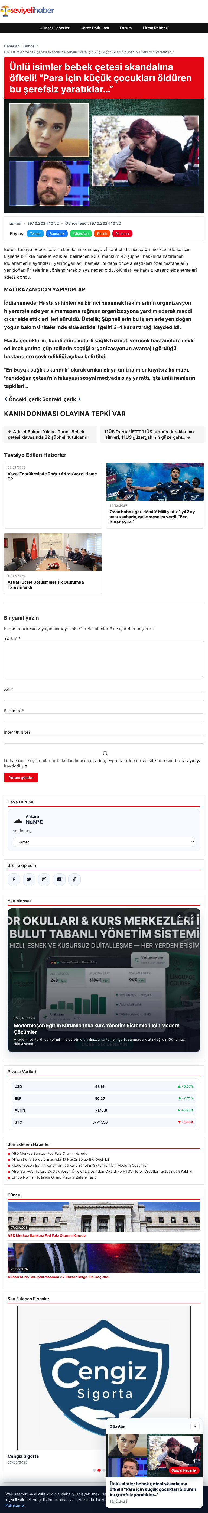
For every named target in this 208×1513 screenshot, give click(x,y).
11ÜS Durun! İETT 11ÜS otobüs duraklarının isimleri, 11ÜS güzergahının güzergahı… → (149, 434)
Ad (8, 689)
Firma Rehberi (155, 27)
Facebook (56, 234)
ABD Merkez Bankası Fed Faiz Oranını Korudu (49, 1153)
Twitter (35, 234)
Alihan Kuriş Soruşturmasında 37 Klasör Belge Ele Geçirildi (60, 1159)
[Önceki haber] (180, 916)
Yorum (12, 638)
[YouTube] (59, 879)
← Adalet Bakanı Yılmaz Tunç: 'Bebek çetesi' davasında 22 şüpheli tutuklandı (48, 434)
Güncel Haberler (55, 27)
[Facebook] (14, 879)
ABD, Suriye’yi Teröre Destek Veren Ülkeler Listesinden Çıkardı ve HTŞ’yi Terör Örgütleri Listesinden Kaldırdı (102, 1171)
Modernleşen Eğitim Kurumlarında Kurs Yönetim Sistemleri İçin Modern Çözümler (80, 1165)
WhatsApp (81, 234)
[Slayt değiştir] (94, 1470)
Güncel (29, 46)
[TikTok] (74, 879)
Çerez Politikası (94, 27)
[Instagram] (44, 879)
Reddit (102, 234)
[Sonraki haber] (191, 916)
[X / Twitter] (29, 879)
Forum (126, 27)
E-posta (14, 710)
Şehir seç (22, 831)
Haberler (11, 46)
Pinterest (122, 234)
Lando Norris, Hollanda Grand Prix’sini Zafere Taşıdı (55, 1177)
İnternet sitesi (18, 732)
